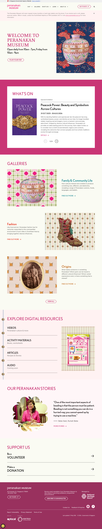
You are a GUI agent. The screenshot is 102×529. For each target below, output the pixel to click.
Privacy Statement (26, 512)
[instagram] (88, 506)
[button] (56, 141)
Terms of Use (38, 512)
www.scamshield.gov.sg (73, 15)
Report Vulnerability (13, 512)
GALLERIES (37, 6)
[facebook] (93, 506)
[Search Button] (94, 6)
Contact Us (66, 507)
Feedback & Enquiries (78, 507)
